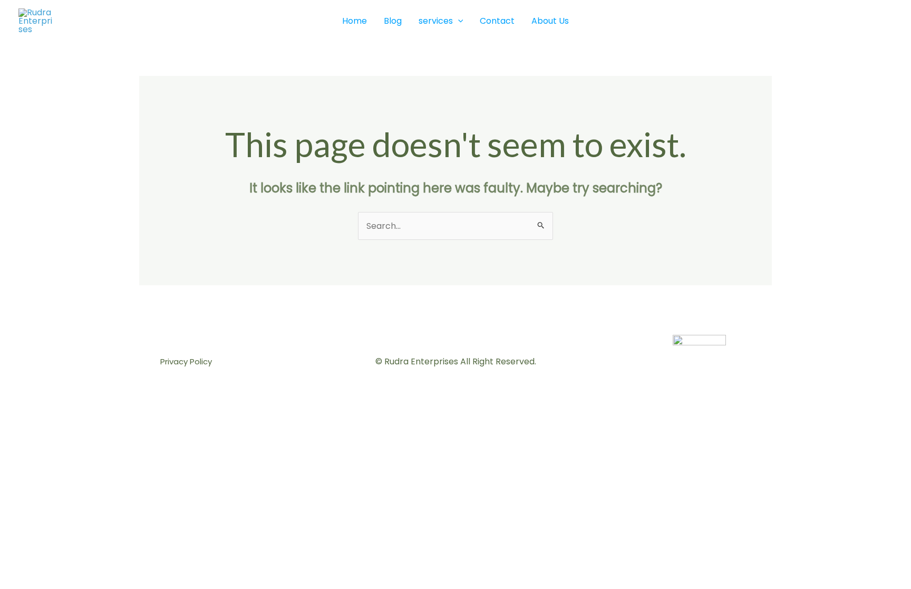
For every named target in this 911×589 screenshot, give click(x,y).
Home (354, 21)
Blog (393, 21)
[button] (458, 21)
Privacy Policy (186, 361)
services (436, 21)
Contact (497, 21)
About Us (550, 21)
